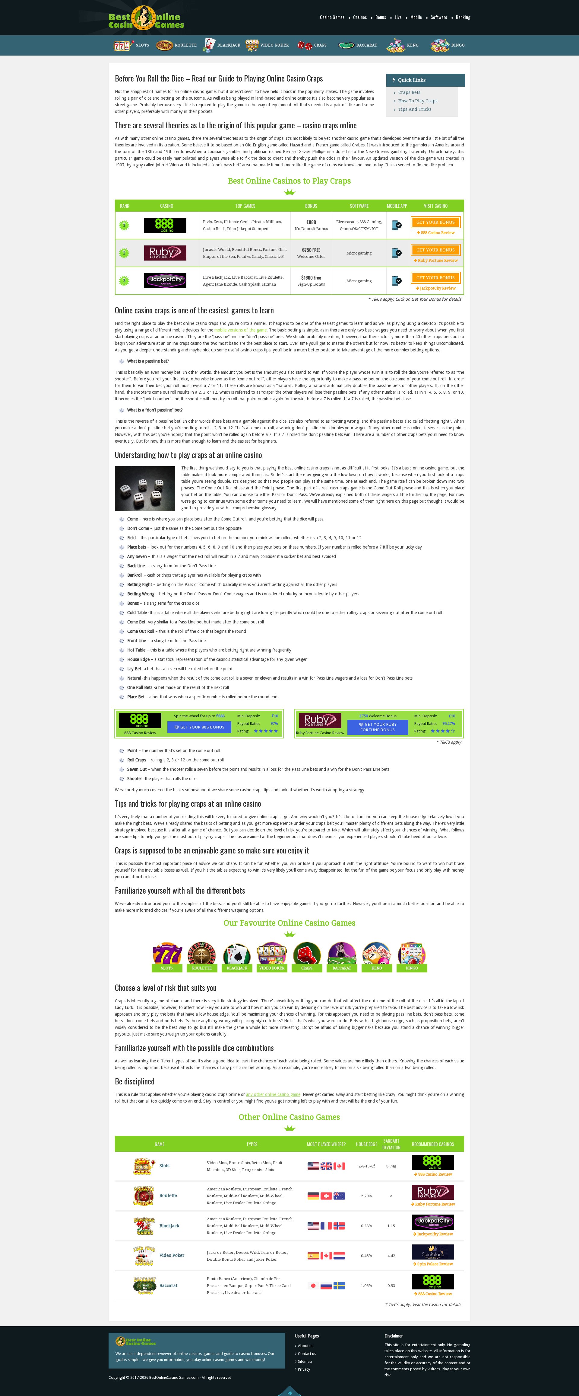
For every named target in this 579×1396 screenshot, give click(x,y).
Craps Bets (409, 92)
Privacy (304, 1369)
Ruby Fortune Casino (433, 1192)
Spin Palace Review (434, 1264)
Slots (164, 1165)
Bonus (380, 17)
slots (142, 45)
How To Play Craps (418, 100)
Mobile (416, 17)
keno (413, 45)
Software (439, 17)
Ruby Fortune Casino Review (165, 253)
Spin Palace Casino (433, 1252)
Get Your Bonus (435, 222)
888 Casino (433, 1162)
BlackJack (169, 1225)
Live (398, 17)
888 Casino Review (165, 225)
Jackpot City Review (165, 280)
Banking (463, 17)
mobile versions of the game (240, 330)
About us (305, 1345)
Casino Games (332, 17)
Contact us (307, 1353)
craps (320, 45)
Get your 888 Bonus (202, 727)
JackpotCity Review (437, 288)
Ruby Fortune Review (437, 260)
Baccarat (168, 1285)
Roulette (168, 1195)
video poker (275, 45)
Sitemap (305, 1361)
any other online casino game (273, 1094)
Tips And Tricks (415, 109)
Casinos (360, 17)
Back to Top (289, 1391)
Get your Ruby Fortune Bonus (379, 727)
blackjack (229, 45)
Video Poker (172, 1255)
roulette (186, 45)
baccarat (366, 45)
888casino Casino (433, 1281)
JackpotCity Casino (433, 1222)
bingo (458, 45)
